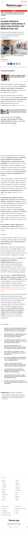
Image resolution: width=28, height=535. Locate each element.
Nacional (17, 492)
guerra (21, 163)
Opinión (3, 491)
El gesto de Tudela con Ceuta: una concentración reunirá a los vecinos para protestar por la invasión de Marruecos (15, 365)
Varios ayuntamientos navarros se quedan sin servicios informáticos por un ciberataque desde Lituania (17, 111)
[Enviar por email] (19, 63)
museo (15, 67)
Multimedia (17, 496)
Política (3, 482)
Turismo (17, 510)
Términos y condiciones (16, 392)
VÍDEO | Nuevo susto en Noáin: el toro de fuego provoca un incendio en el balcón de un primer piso (15, 353)
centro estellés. (21, 105)
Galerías (17, 498)
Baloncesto (18, 483)
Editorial (3, 492)
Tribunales (4, 485)
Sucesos (4, 483)
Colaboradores (5, 494)
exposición (10, 67)
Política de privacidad (6, 515)
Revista (16, 494)
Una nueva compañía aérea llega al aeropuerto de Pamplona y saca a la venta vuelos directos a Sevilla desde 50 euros (15, 347)
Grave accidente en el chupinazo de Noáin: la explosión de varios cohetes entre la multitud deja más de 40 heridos (15, 335)
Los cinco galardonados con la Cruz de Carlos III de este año (18, 76)
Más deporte (18, 490)
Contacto (4, 508)
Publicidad (4, 510)
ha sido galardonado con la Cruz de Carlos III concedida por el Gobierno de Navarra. (13, 289)
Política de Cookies (6, 513)
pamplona (5, 67)
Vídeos (17, 500)
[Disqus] (14, 419)
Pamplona (4, 489)
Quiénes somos (5, 506)
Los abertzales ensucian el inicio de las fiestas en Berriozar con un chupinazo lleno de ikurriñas (15, 382)
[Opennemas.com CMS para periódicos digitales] (14, 525)
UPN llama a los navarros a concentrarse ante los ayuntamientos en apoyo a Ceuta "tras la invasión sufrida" (15, 359)
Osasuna (3, 500)
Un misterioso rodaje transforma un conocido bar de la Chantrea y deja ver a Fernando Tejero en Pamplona (14, 370)
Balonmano (18, 487)
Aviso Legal (18, 506)
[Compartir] (8, 63)
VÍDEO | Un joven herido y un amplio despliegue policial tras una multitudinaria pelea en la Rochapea (12, 14)
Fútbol (17, 482)
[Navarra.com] (14, 5)
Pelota (17, 485)
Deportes (17, 480)
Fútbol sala (18, 488)
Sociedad (4, 487)
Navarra (3, 480)
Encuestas (4, 498)
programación (20, 67)
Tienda (17, 513)
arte (26, 67)
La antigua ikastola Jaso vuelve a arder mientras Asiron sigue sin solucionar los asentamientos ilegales (15, 376)
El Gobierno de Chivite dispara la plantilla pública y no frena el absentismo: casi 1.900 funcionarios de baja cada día (15, 341)
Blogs (3, 496)
